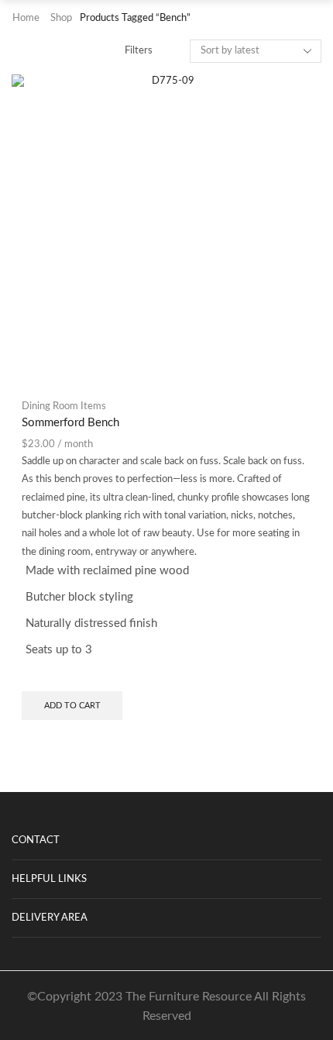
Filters (139, 51)
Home (25, 18)
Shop (61, 18)
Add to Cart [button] (72, 705)
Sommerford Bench (70, 423)
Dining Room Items (64, 406)
